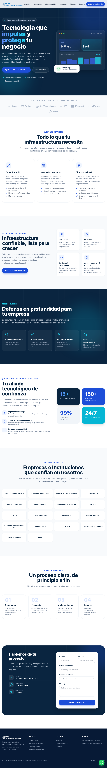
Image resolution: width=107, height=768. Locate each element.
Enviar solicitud (75, 702)
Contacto (59, 746)
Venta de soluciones (36, 743)
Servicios (27, 4)
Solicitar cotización (95, 4)
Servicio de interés (66, 675)
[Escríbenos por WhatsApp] (101, 762)
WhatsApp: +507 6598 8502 (92, 743)
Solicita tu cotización (13, 270)
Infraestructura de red (36, 750)
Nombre (62, 656)
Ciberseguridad (51, 4)
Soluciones (38, 4)
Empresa (81, 656)
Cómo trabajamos (62, 743)
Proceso (82, 4)
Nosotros (63, 4)
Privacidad (92, 760)
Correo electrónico (66, 666)
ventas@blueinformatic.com (91, 740)
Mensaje (62, 684)
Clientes (73, 4)
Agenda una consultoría (15, 70)
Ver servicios (40, 70)
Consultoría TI (33, 740)
